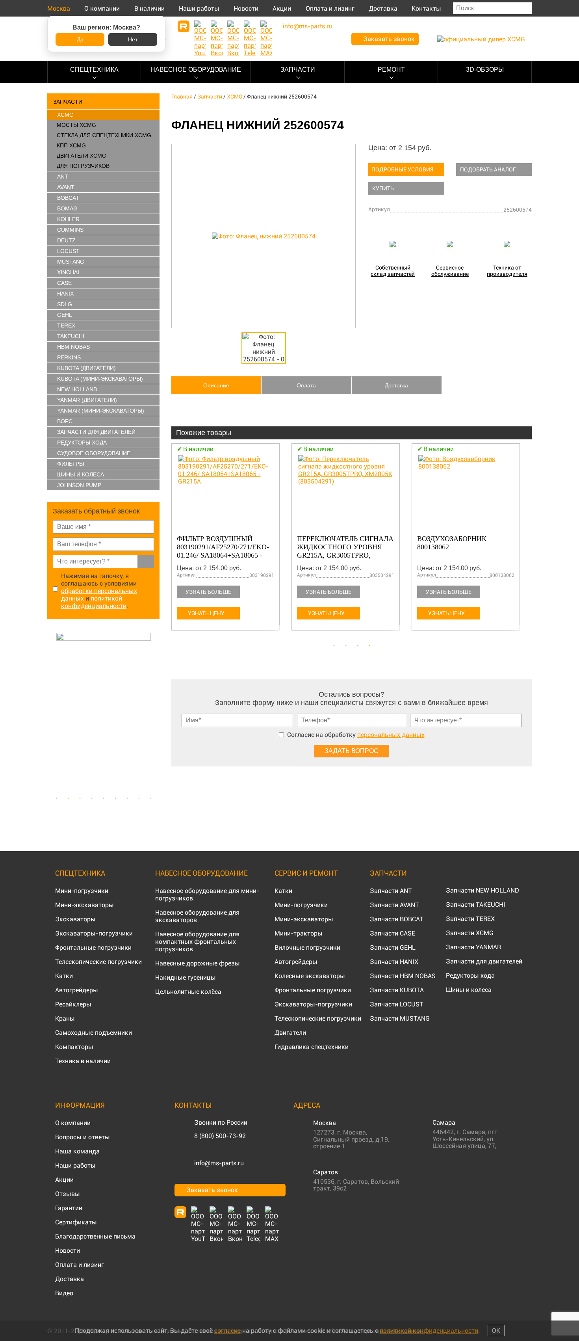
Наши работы (199, 8)
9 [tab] (151, 798)
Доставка (383, 8)
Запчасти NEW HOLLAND (482, 890)
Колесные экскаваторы (310, 976)
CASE (64, 283)
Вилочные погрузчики (307, 947)
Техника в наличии (83, 1061)
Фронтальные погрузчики (93, 947)
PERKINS (69, 357)
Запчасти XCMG (470, 933)
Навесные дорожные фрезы (197, 963)
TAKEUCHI (70, 336)
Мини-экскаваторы (84, 905)
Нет (132, 39)
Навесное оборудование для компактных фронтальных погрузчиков (197, 941)
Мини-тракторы (299, 933)
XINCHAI (68, 272)
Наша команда (77, 1151)
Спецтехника (94, 69)
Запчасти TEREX (470, 919)
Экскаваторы (75, 919)
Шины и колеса (80, 474)
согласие (227, 1330)
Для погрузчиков (83, 166)
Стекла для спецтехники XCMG (104, 135)
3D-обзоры (485, 69)
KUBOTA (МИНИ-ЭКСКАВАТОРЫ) (100, 379)
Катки (64, 976)
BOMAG (67, 208)
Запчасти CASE (392, 933)
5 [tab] (104, 798)
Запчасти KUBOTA (397, 990)
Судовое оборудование (93, 453)
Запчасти (297, 69)
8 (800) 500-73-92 (220, 1136)
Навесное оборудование (195, 69)
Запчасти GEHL (393, 947)
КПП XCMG (71, 145)
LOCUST (68, 251)
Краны (65, 1018)
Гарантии (68, 1208)
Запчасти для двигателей (484, 961)
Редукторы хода (82, 442)
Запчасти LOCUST (396, 1004)
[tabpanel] (103, 711)
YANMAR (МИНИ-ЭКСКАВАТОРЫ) (100, 410)
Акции (282, 8)
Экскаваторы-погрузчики (94, 933)
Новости (246, 8)
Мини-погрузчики (81, 891)
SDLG (64, 304)
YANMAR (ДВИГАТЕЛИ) (87, 400)
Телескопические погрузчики (98, 961)
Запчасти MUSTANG (400, 1018)
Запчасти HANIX (394, 961)
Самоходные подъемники (93, 1032)
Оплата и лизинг (330, 8)
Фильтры (70, 464)
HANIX (65, 293)
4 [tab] (92, 798)
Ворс (64, 421)
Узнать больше (208, 592)
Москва (58, 8)
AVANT (65, 187)
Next (156, 712)
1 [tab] (56, 798)
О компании (102, 8)
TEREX (66, 325)
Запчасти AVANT (394, 905)
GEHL (64, 315)
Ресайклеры (73, 1004)
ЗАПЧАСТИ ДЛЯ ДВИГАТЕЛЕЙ (96, 432)
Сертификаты (76, 1222)
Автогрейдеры (76, 990)
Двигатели (290, 1032)
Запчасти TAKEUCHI (475, 904)
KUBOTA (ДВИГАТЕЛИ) (86, 368)
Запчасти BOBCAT (396, 919)
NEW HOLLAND (77, 389)
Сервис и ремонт (306, 873)
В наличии (149, 8)
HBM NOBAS (73, 347)
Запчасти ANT (391, 891)
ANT (62, 176)
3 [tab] (80, 798)
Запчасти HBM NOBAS (403, 976)
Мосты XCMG (76, 125)
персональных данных (391, 734)
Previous (51, 712)
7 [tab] (127, 798)
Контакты (426, 8)
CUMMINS (70, 230)
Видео (64, 1293)
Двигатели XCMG (81, 156)
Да (80, 39)
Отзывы (67, 1194)
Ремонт (391, 69)
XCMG (65, 115)
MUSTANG (70, 262)
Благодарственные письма (95, 1236)
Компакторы (74, 1047)
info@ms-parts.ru (219, 1163)
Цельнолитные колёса (188, 991)
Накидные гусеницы (185, 977)
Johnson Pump (79, 485)
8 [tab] (139, 798)
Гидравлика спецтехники (312, 1047)
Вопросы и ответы (82, 1137)
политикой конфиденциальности (93, 602)
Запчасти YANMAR (473, 947)
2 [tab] (68, 798)
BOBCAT (68, 198)
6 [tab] (115, 798)
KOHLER (68, 219)
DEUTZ (66, 240)
